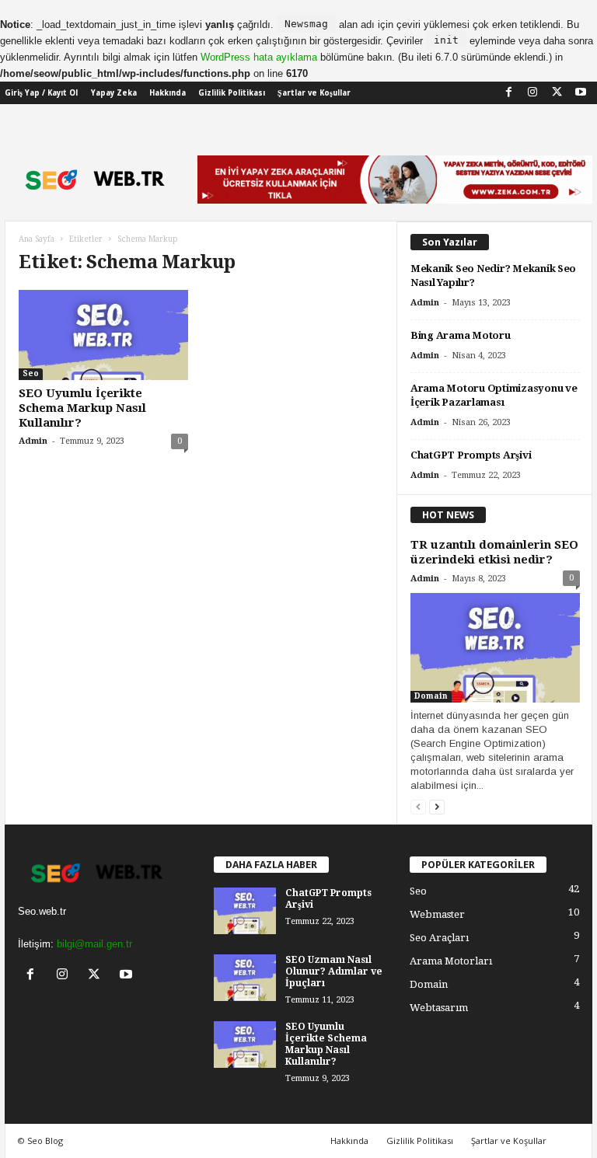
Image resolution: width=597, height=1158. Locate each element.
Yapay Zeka (114, 93)
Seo (31, 373)
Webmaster (437, 914)
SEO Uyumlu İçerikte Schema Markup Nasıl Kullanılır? (82, 408)
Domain (431, 696)
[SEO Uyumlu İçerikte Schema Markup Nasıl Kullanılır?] (103, 335)
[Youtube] (580, 91)
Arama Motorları (451, 961)
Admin (33, 441)
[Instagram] (532, 91)
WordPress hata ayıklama (259, 57)
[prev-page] (418, 807)
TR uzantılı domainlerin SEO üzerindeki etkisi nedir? (494, 552)
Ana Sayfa (36, 239)
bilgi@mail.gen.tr (94, 944)
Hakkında (167, 93)
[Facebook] (508, 91)
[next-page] (437, 807)
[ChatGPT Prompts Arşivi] (245, 911)
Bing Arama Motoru (460, 335)
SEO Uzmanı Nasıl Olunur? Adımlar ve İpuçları (333, 971)
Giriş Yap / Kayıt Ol (41, 93)
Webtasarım (439, 1007)
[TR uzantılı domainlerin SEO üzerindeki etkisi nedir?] (495, 648)
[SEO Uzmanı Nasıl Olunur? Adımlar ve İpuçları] (245, 977)
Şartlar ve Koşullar (314, 93)
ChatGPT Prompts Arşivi (470, 455)
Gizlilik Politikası (231, 93)
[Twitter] (556, 91)
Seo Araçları (439, 937)
